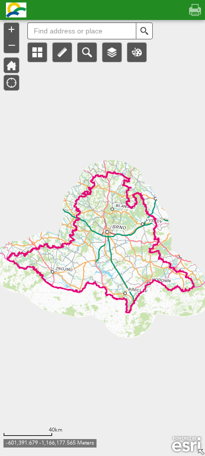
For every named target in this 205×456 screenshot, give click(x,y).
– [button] (11, 44)
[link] (13, 9)
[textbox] (81, 30)
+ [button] (11, 29)
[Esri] (186, 445)
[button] (37, 52)
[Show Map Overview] (201, 452)
